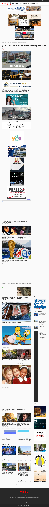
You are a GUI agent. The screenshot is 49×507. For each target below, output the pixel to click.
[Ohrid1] (24, 491)
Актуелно (4, 470)
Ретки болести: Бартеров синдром (6, 439)
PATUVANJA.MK (32, 3)
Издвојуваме (22, 3)
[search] (46, 3)
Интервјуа (17, 3)
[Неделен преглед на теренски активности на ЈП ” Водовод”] (9, 467)
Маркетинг (16, 0)
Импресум (12, 0)
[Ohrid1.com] (6, 3)
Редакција (4, 460)
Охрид (13, 3)
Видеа (37, 3)
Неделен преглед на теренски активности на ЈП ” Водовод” (42, 327)
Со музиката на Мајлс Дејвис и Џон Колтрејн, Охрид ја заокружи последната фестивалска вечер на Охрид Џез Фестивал (42, 315)
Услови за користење (22, 0)
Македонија (24, 470)
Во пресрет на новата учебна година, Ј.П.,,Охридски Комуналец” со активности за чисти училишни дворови (42, 322)
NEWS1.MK (27, 3)
